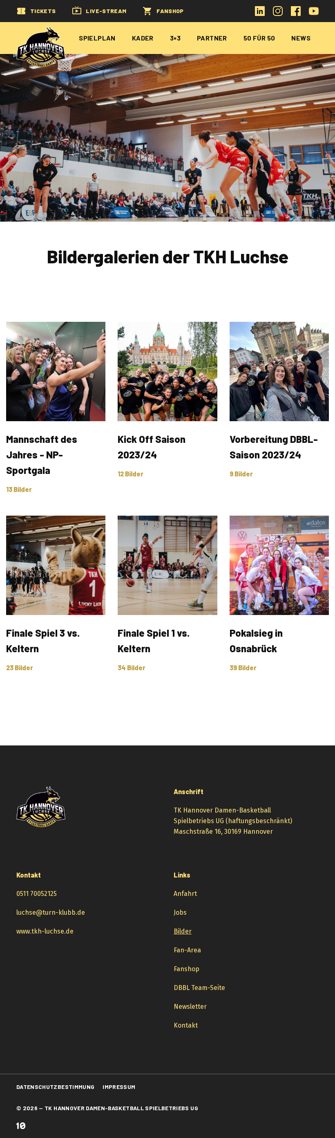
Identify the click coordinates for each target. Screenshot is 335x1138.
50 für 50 (259, 38)
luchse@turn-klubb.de (50, 912)
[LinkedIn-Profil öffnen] (260, 14)
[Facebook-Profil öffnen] (296, 14)
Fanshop (186, 969)
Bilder (183, 931)
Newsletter (190, 1006)
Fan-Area (187, 950)
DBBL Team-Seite (199, 988)
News (300, 38)
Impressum (119, 1086)
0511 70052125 (36, 894)
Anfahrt (185, 894)
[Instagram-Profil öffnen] (278, 14)
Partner (212, 38)
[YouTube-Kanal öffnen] (314, 14)
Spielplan (97, 38)
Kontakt (186, 1025)
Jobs (180, 912)
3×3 (175, 38)
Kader (143, 38)
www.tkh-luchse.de (45, 931)
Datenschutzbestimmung (55, 1086)
